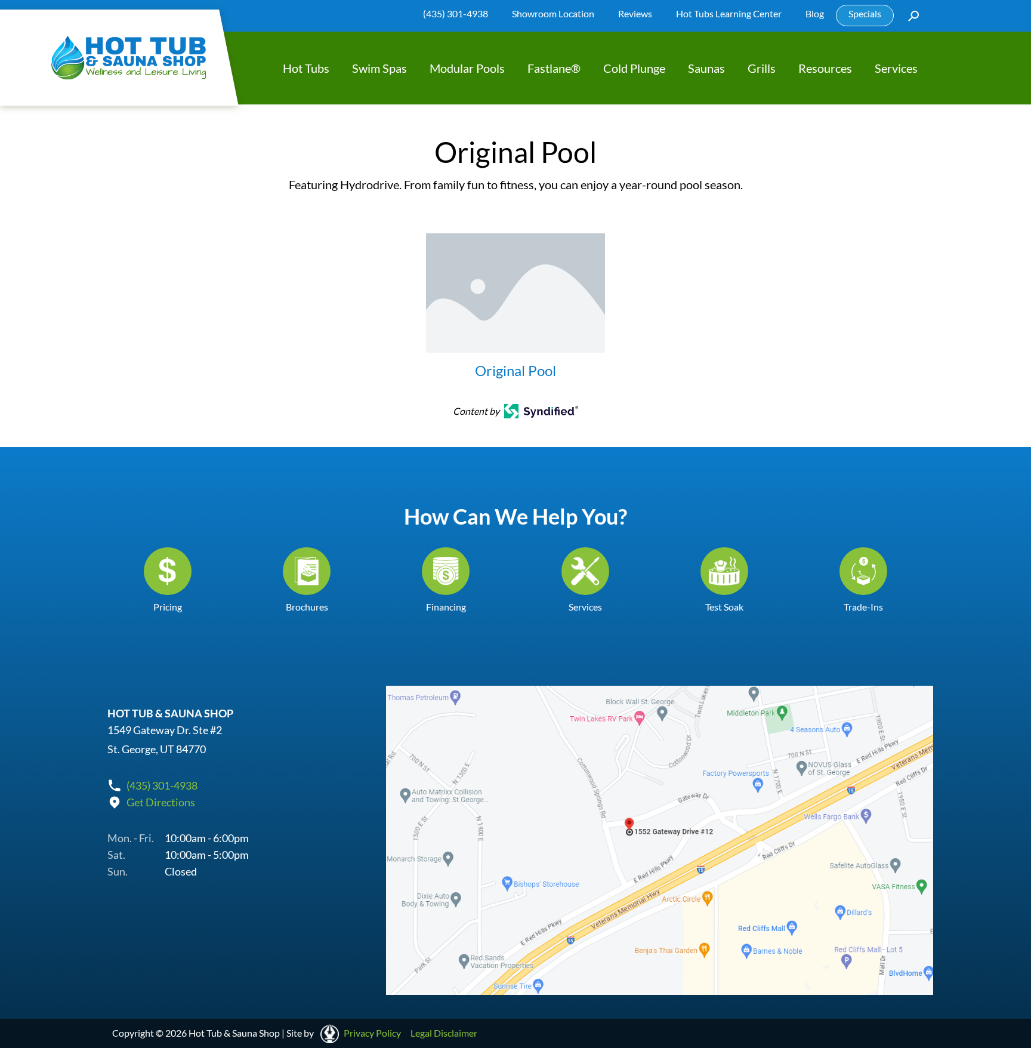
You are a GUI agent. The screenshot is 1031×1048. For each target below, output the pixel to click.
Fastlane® (554, 68)
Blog (814, 13)
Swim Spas (379, 68)
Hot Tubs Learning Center (729, 13)
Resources (825, 68)
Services (896, 68)
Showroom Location (553, 13)
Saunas (706, 68)
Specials (864, 13)
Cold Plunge (634, 68)
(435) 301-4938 (455, 13)
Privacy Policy (372, 1032)
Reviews (635, 13)
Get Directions (160, 802)
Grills (762, 68)
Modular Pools (467, 68)
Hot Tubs (306, 68)
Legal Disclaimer (443, 1032)
